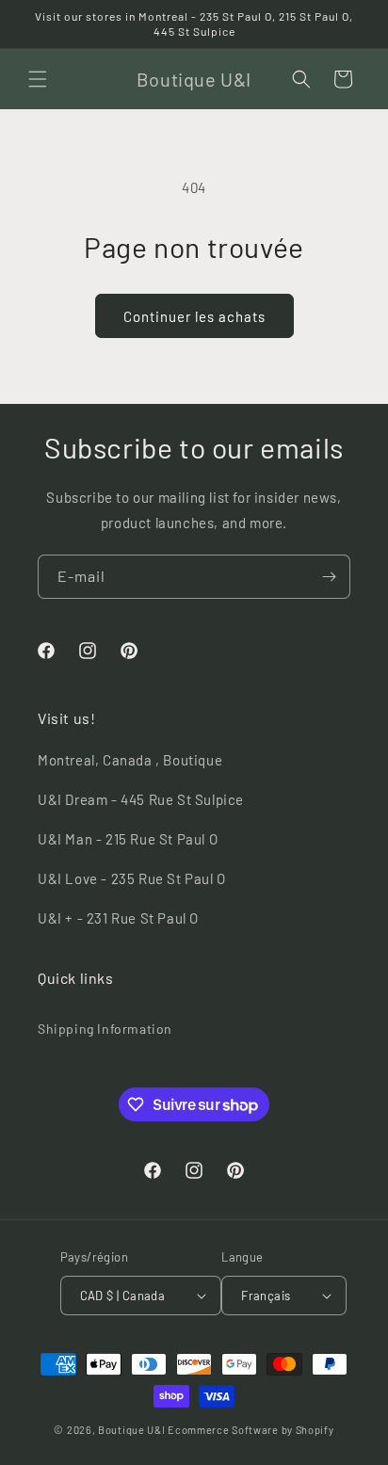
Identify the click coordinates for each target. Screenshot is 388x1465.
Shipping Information (105, 1029)
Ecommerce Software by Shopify (250, 1430)
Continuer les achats (194, 316)
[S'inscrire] (328, 577)
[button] (37, 79)
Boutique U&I (131, 1430)
